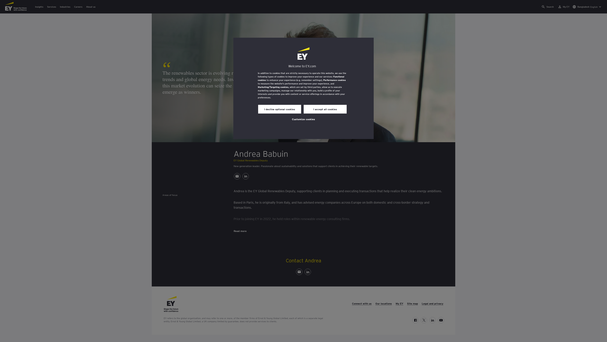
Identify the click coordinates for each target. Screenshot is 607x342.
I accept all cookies (325, 109)
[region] (303, 88)
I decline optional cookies (279, 109)
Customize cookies (303, 119)
